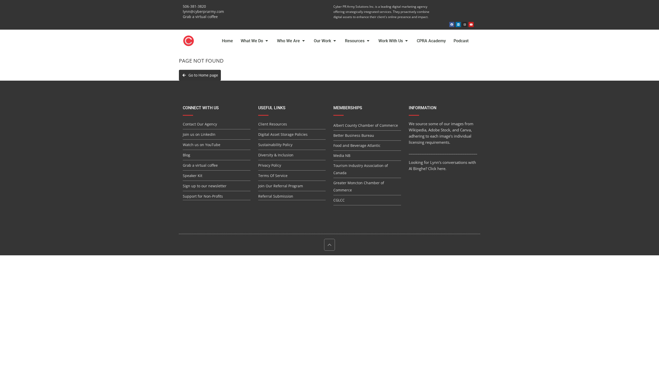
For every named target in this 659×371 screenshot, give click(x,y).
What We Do (252, 40)
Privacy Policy (269, 165)
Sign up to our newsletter (205, 185)
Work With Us (391, 40)
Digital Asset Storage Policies (283, 134)
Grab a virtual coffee (200, 16)
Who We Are (289, 40)
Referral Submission (275, 196)
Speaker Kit (192, 175)
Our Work (323, 40)
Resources (355, 40)
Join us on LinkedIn (199, 134)
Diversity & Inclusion (275, 155)
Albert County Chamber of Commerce (365, 125)
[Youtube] (471, 24)
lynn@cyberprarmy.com (203, 11)
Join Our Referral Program (280, 185)
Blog (186, 155)
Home (227, 40)
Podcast (461, 40)
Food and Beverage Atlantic (356, 145)
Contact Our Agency (200, 124)
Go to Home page (202, 75)
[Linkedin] (458, 24)
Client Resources (272, 124)
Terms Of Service (273, 175)
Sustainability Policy (275, 144)
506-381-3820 (194, 6)
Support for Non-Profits (203, 196)
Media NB (341, 155)
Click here (436, 168)
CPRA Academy (431, 40)
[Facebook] (451, 24)
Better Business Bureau (353, 135)
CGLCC (339, 200)
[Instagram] (464, 24)
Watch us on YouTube (201, 144)
